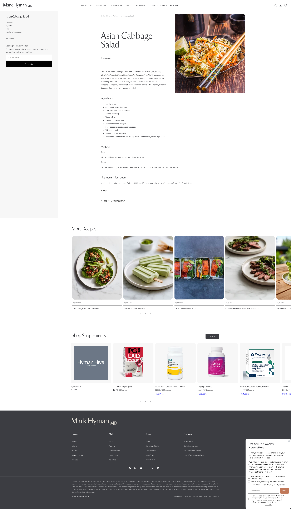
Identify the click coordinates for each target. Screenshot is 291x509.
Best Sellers (150, 455)
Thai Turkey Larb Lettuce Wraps (85, 308)
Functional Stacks (152, 446)
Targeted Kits (151, 451)
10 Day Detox (188, 441)
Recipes (115, 16)
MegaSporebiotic (204, 386)
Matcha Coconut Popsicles (134, 308)
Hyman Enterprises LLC (82, 496)
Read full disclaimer (88, 492)
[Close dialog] (289, 441)
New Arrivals (150, 460)
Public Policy (113, 455)
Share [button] (105, 191)
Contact (75, 460)
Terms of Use (178, 496)
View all (212, 336)
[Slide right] (150, 313)
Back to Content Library (114, 200)
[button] (153, 5)
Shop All (149, 441)
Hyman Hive (76, 386)
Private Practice (114, 451)
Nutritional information (14, 32)
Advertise (112, 460)
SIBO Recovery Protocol (192, 451)
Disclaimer (216, 496)
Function (112, 446)
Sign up (284, 491)
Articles (74, 446)
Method (8, 29)
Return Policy (207, 496)
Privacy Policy (187, 496)
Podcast (74, 441)
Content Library (105, 16)
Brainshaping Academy (192, 446)
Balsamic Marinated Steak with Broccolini (242, 308)
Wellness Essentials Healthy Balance (254, 386)
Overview (9, 22)
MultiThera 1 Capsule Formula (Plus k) (170, 386)
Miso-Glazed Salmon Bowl (185, 308)
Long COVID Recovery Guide (194, 455)
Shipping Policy (197, 496)
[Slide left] (140, 313)
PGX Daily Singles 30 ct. (122, 386)
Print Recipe (29, 38)
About (111, 441)
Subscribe (29, 64)
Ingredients (10, 25)
